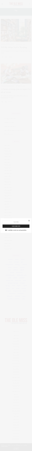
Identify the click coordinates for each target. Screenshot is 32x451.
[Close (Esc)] (29, 220)
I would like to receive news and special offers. (17, 230)
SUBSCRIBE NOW (16, 226)
